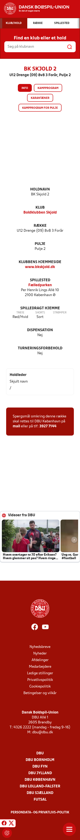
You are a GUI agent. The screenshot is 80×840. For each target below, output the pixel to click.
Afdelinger (40, 660)
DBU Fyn (40, 766)
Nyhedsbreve (40, 647)
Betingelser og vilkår (40, 693)
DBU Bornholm (40, 760)
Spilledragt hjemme (40, 308)
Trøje (20, 312)
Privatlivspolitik (40, 680)
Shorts (40, 312)
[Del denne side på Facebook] (4, 824)
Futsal (40, 799)
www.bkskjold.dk (40, 267)
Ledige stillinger (40, 673)
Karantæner (40, 98)
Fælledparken (40, 285)
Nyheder (40, 653)
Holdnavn (40, 189)
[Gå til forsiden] (34, 8)
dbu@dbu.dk (42, 732)
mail (16, 426)
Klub (40, 207)
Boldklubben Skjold (40, 212)
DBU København (40, 780)
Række (40, 226)
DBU (40, 753)
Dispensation (40, 330)
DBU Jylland (40, 773)
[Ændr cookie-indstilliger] (7, 833)
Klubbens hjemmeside (40, 262)
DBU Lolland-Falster (40, 786)
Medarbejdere (40, 667)
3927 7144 (47, 426)
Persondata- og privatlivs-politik (40, 812)
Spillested (40, 280)
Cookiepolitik (40, 686)
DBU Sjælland (40, 793)
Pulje (40, 244)
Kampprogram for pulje (40, 108)
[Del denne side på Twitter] (11, 824)
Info (25, 88)
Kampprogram (48, 88)
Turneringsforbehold (40, 348)
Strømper (59, 312)
